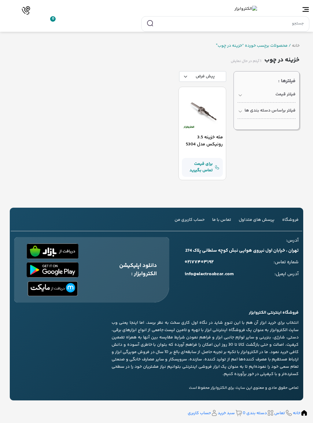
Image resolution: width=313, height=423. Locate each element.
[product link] (202, 110)
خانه (296, 46)
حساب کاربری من (189, 220)
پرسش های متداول (256, 220)
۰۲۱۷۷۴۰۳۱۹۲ (199, 262)
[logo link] (156, 9)
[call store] (26, 10)
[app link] (53, 251)
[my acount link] (35, 23)
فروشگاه (290, 220)
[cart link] (48, 23)
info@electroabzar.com (209, 274)
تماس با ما (221, 220)
